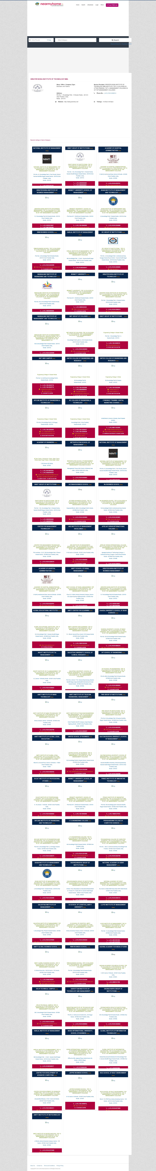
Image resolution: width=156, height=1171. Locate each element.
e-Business (90, 5)
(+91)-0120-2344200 (114, 774)
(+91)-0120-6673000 (114, 1108)
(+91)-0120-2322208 (81, 769)
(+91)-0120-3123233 (48, 1022)
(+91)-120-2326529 (81, 431)
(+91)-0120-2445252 (81, 940)
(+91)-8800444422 (81, 307)
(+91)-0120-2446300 (81, 900)
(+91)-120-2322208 (81, 387)
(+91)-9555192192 (48, 185)
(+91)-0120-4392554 (81, 606)
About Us (32, 1165)
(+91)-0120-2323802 (81, 517)
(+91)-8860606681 (81, 185)
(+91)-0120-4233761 (114, 183)
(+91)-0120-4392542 (48, 772)
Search (83, 5)
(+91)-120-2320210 (114, 343)
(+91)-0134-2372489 (48, 1150)
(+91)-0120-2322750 (114, 856)
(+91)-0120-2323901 (114, 517)
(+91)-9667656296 (48, 227)
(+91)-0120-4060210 (114, 646)
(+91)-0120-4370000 (48, 940)
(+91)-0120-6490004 (81, 1024)
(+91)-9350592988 (114, 1068)
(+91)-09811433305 (114, 427)
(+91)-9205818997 (48, 225)
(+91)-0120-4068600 (81, 560)
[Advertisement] (78, 21)
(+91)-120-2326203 (48, 430)
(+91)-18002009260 (48, 311)
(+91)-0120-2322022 (114, 1024)
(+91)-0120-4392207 (81, 731)
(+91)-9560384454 (48, 473)
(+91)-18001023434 (81, 643)
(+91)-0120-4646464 (48, 814)
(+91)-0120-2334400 (114, 225)
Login (96, 5)
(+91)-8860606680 (81, 183)
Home (77, 5)
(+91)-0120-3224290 (48, 265)
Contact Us (39, 1165)
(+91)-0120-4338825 (48, 688)
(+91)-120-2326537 (81, 430)
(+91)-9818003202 (48, 471)
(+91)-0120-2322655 (81, 349)
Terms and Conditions (49, 1165)
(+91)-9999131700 (114, 982)
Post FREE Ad (112, 5)
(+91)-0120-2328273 (48, 856)
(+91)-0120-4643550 (114, 727)
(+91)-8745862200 (81, 1067)
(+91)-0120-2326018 (114, 564)
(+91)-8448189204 (48, 980)
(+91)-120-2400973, (81, 1104)
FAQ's (102, 5)
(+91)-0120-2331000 (81, 853)
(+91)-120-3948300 (81, 225)
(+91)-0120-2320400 (48, 353)
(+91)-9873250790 (114, 942)
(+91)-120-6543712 (48, 387)
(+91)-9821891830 (114, 940)
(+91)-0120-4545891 (81, 477)
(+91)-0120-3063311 (48, 1108)
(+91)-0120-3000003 (114, 685)
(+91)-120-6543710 (48, 385)
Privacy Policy (60, 1165)
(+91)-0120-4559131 (114, 898)
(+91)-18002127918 (114, 814)
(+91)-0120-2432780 (48, 730)
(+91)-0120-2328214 (110, 93)
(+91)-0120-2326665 (114, 267)
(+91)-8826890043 (81, 389)
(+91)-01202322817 (81, 268)
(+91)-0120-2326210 (48, 562)
